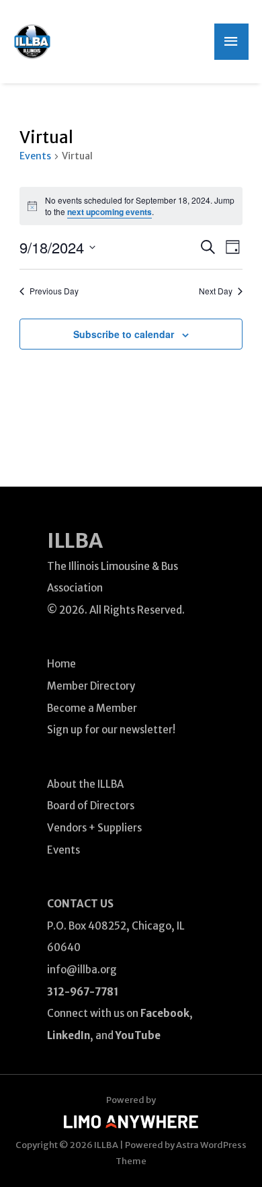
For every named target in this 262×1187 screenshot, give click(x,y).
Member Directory (91, 686)
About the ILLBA (85, 784)
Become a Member (92, 708)
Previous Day (54, 291)
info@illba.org (82, 969)
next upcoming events (109, 212)
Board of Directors (90, 805)
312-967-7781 (82, 991)
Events (35, 156)
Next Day (215, 291)
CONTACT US (80, 903)
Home (61, 663)
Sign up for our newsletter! (111, 729)
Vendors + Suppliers (94, 827)
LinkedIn (68, 1035)
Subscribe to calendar (123, 334)
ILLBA (75, 540)
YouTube (138, 1035)
